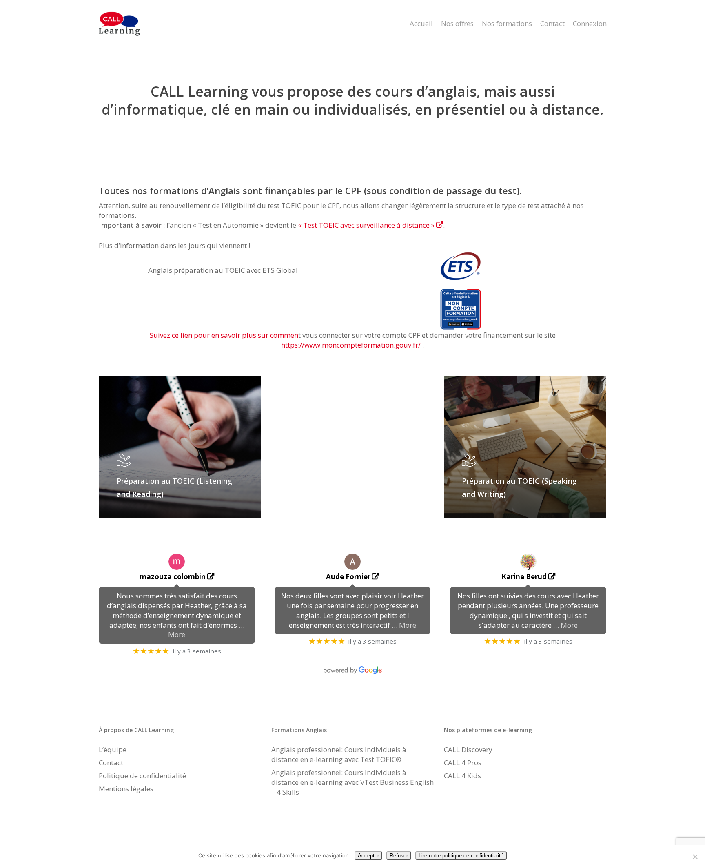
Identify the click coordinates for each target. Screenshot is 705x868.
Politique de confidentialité (142, 775)
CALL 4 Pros (462, 762)
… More (404, 625)
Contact (111, 762)
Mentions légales (126, 788)
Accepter (368, 855)
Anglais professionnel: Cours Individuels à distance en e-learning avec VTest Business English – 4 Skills (352, 782)
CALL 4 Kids (462, 775)
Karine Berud (524, 576)
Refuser (399, 855)
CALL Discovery (468, 749)
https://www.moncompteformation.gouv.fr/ (351, 345)
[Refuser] (695, 856)
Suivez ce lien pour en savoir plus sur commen (224, 335)
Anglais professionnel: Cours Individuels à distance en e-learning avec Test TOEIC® (338, 754)
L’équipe (112, 749)
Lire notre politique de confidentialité (461, 855)
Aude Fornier (348, 576)
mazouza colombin (173, 576)
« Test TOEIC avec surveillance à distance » (366, 225)
